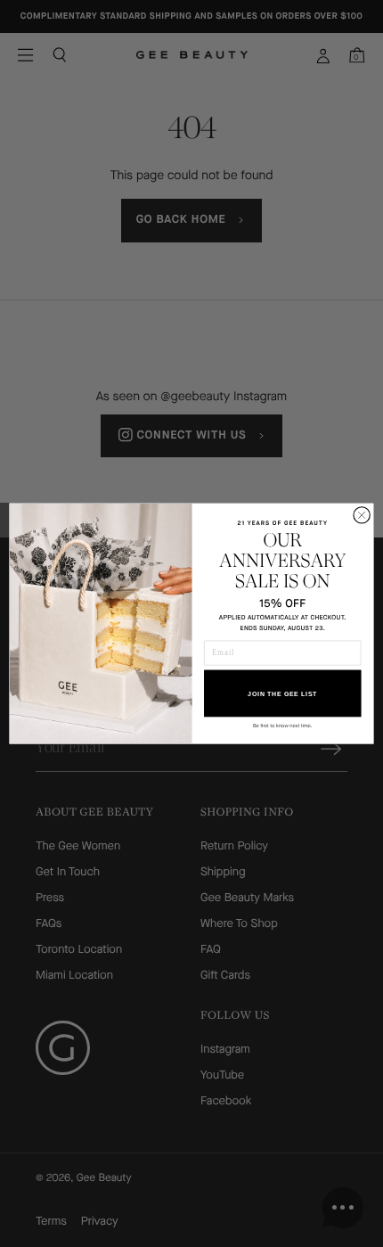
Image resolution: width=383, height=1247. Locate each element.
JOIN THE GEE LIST (283, 693)
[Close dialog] (362, 515)
